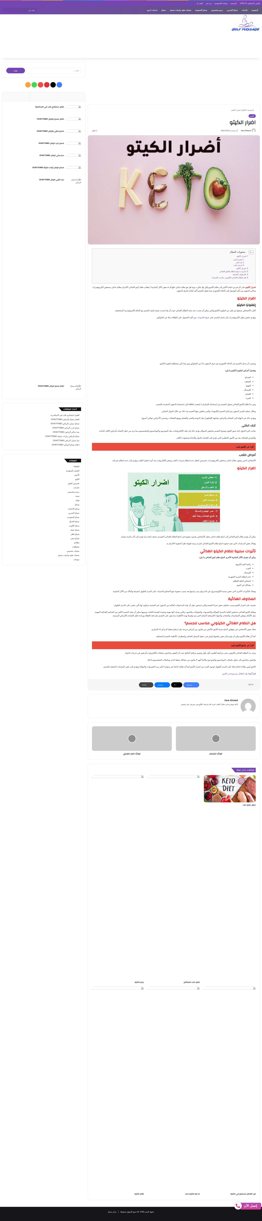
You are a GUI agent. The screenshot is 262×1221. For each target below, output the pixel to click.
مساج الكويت (74, 526)
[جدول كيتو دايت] (230, 788)
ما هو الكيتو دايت (192, 1194)
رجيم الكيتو (139, 982)
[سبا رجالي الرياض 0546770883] (73, 159)
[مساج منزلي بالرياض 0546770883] (73, 135)
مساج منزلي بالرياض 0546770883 (50, 131)
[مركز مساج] (245, 23)
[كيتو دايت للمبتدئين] (174, 877)
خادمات (245, 10)
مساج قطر (75, 534)
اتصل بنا (200, 3)
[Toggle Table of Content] (250, 252)
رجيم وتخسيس (217, 10)
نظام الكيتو (139, 1194)
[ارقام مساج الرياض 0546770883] (73, 390)
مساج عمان (74, 530)
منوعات (76, 559)
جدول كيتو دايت (249, 805)
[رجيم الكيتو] (118, 877)
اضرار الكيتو (241, 256)
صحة (77, 496)
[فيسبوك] (233, 708)
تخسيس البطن (73, 483)
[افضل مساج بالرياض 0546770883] (73, 123)
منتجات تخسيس (73, 551)
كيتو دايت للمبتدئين (192, 982)
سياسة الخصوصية (221, 3)
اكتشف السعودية (72, 471)
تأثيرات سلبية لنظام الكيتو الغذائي (232, 271)
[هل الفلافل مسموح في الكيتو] (230, 1089)
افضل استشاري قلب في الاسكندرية (49, 107)
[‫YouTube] (40, 85)
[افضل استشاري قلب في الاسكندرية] (73, 110)
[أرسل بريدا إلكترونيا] (240, 131)
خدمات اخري (152, 10)
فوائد (77, 500)
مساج (163, 10)
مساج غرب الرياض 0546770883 (51, 143)
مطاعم (76, 542)
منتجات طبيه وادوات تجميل (180, 10)
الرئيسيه (233, 3)
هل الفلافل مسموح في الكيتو (235, 673)
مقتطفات (75, 547)
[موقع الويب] (236, 708)
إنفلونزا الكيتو (237, 260)
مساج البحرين (232, 10)
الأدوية (76, 475)
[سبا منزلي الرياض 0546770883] (73, 280)
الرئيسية (251, 110)
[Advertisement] (87, 36)
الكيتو (244, 110)
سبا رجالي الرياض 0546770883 (51, 155)
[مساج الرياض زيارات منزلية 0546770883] (73, 171)
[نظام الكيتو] (118, 1089)
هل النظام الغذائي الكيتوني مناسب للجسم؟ (229, 277)
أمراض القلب (237, 265)
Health (76, 466)
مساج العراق (74, 521)
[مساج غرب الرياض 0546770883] (73, 147)
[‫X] (53, 85)
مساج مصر (75, 538)
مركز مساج (112, 1212)
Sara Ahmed (246, 131)
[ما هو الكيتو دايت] (174, 1089)
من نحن (209, 3)
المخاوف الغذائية (239, 274)
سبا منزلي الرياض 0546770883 (51, 179)
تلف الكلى (239, 262)
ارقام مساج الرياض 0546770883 (51, 386)
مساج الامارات (73, 509)
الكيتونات (201, 317)
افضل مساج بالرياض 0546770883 (50, 119)
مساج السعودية (201, 10)
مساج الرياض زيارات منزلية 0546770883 (48, 167)
